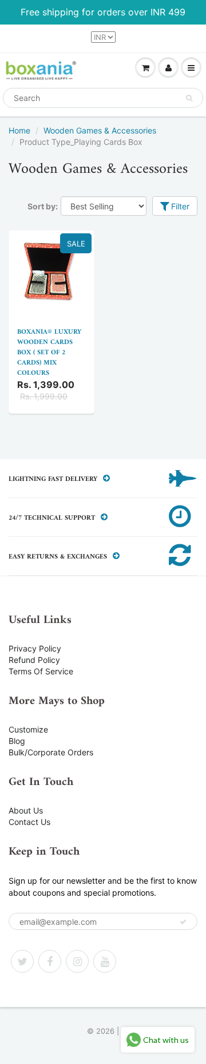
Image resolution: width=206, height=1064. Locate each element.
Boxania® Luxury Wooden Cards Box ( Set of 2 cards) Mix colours (49, 352)
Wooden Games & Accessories (99, 130)
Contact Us (29, 822)
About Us (26, 810)
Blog (17, 741)
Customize (28, 729)
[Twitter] (22, 961)
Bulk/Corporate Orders (51, 752)
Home (19, 130)
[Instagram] (77, 961)
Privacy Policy (35, 648)
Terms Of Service (41, 671)
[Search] (189, 98)
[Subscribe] (183, 922)
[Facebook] (49, 961)
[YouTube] (104, 961)
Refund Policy (34, 660)
